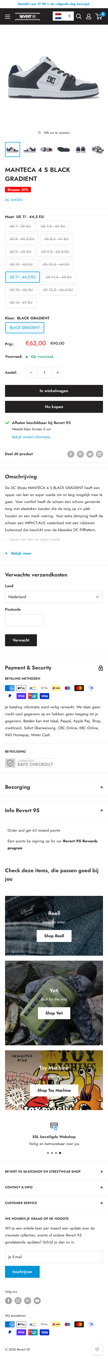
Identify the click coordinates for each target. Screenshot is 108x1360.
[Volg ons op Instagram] (18, 1300)
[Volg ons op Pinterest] (27, 1300)
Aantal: (11, 372)
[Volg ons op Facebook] (8, 1300)
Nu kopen (54, 407)
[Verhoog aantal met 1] (57, 372)
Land (9, 586)
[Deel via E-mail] (99, 454)
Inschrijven (22, 1272)
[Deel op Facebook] (70, 454)
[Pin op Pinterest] (80, 454)
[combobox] (63, 16)
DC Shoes (13, 199)
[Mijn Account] (88, 16)
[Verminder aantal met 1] (31, 372)
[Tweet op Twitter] (89, 454)
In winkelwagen (54, 391)
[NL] (63, 16)
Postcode (13, 609)
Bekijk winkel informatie (31, 437)
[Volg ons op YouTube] (37, 1300)
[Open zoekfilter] (79, 16)
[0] (99, 16)
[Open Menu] (7, 17)
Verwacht (21, 640)
